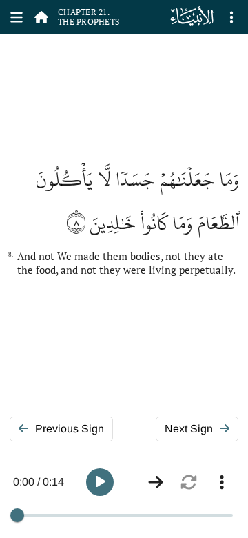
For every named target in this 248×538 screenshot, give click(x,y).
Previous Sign (69, 429)
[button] (100, 482)
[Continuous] (155, 482)
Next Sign (189, 429)
